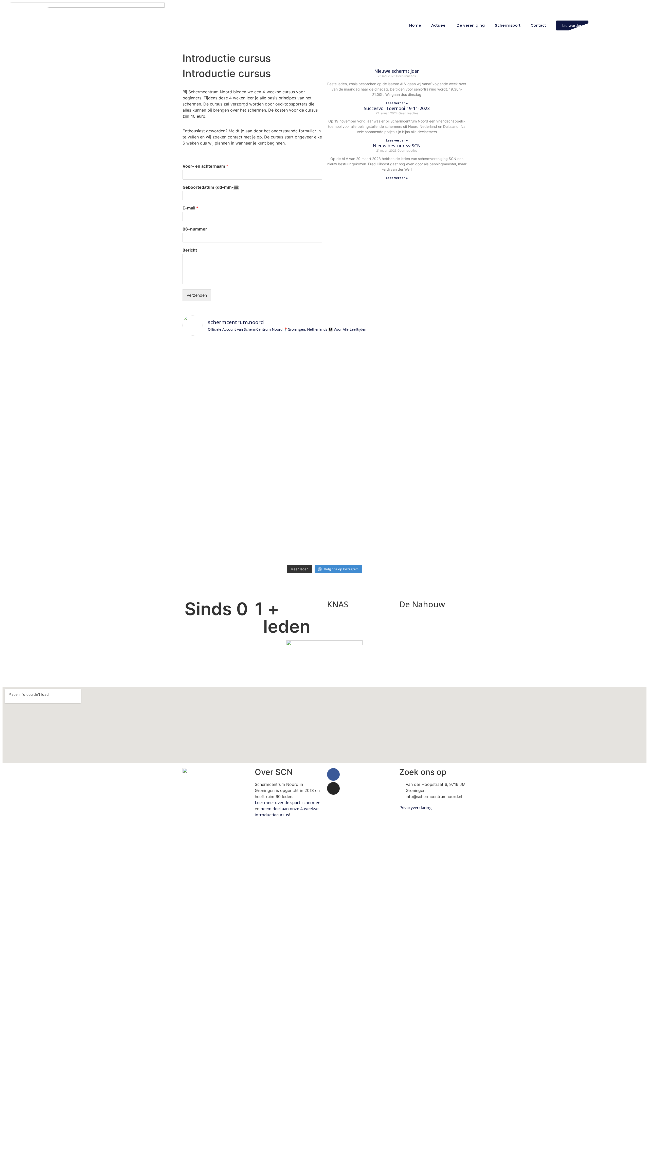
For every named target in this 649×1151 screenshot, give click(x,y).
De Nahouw (422, 604)
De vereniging (471, 25)
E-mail (190, 207)
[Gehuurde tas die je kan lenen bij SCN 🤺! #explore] (443, 369)
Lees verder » (397, 103)
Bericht (190, 250)
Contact (538, 25)
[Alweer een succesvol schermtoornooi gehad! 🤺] (252, 351)
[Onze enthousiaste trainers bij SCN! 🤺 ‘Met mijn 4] (396, 451)
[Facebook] (333, 774)
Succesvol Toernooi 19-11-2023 (397, 108)
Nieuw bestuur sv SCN (397, 146)
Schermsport (507, 25)
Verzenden (197, 295)
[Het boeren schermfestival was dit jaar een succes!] (300, 363)
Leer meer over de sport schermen (287, 802)
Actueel (438, 25)
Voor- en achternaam (205, 166)
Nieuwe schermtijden (397, 71)
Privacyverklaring (416, 807)
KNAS (337, 604)
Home (415, 25)
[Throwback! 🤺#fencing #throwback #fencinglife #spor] (348, 354)
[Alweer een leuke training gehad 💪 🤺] (205, 348)
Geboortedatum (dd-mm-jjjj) (211, 187)
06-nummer (195, 229)
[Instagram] (333, 788)
